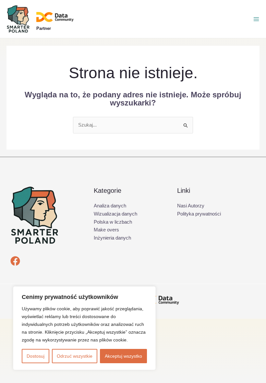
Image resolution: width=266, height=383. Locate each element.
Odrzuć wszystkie (74, 356)
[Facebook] (15, 261)
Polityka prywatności (199, 213)
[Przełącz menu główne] (256, 19)
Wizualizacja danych (115, 213)
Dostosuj (35, 356)
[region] (84, 328)
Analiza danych (110, 205)
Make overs (106, 229)
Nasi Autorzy (190, 205)
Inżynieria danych (112, 238)
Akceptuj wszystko (123, 356)
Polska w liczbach (113, 222)
